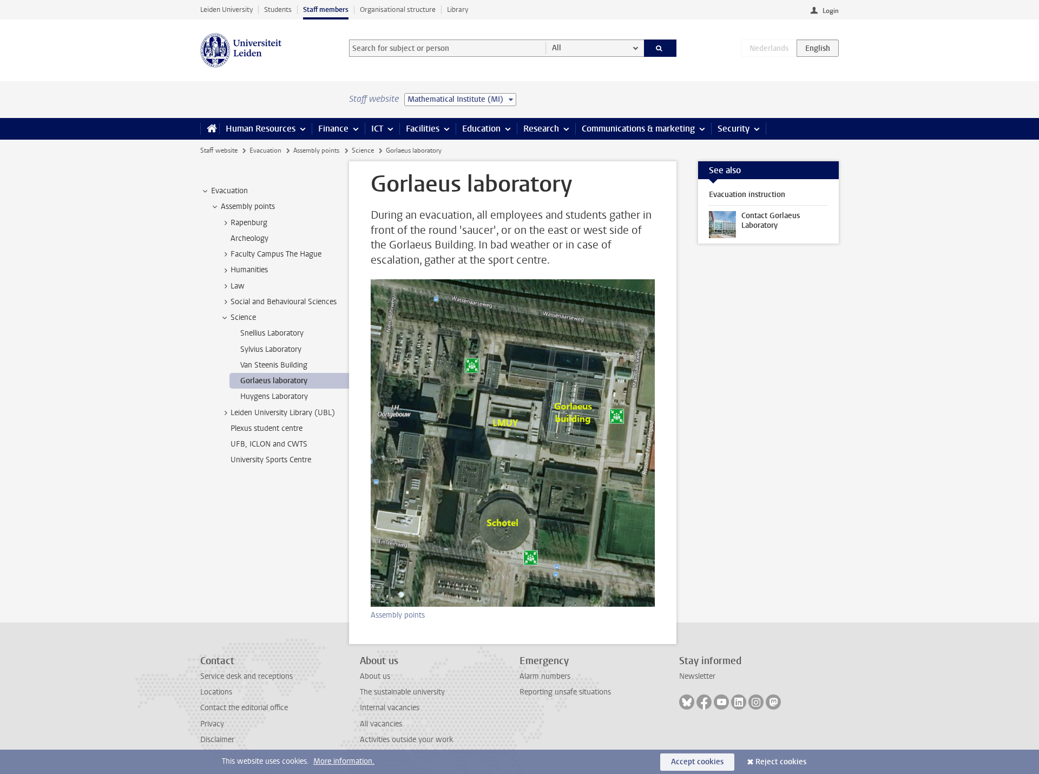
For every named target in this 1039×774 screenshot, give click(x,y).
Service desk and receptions (246, 676)
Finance (333, 128)
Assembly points (316, 150)
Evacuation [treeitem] (229, 191)
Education (481, 128)
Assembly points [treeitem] (248, 206)
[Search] (660, 48)
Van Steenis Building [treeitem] (273, 365)
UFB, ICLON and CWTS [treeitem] (269, 444)
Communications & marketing (638, 128)
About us (375, 676)
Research (541, 128)
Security (733, 128)
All (556, 48)
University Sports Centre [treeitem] (271, 460)
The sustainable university (402, 692)
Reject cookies (780, 762)
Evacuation (265, 150)
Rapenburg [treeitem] (249, 223)
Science (363, 150)
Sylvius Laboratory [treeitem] (270, 349)
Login (831, 10)
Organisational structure (398, 9)
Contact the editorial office (244, 708)
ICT (377, 128)
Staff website (219, 150)
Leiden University (226, 9)
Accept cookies (697, 762)
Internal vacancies (389, 708)
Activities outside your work (406, 739)
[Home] (209, 129)
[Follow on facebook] (704, 702)
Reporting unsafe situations (565, 692)
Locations (216, 692)
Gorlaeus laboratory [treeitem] (273, 381)
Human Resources (260, 128)
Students (278, 9)
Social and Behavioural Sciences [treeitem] (284, 302)
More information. (343, 761)
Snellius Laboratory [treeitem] (272, 333)
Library (457, 9)
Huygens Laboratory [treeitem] (274, 396)
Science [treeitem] (243, 317)
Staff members (325, 9)
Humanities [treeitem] (249, 270)
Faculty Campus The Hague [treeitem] (276, 254)
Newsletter (697, 676)
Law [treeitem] (238, 286)
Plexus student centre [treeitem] (267, 428)
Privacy (212, 724)
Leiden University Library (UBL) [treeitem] (283, 413)
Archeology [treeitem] (249, 238)
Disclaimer (217, 739)
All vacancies (381, 724)
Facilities (422, 128)
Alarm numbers (545, 676)
